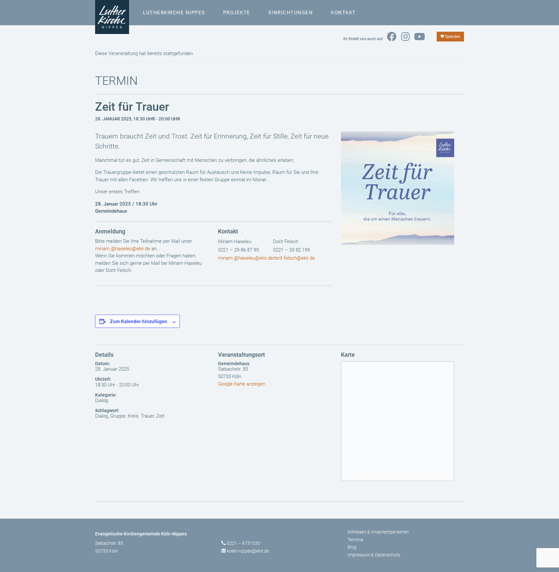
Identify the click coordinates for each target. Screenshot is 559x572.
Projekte (236, 13)
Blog (351, 547)
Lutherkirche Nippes (174, 13)
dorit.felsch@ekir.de (294, 258)
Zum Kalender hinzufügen (138, 321)
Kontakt (343, 13)
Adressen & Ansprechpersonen (378, 531)
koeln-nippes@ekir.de (248, 551)
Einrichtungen (291, 13)
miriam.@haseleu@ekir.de (122, 249)
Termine (355, 539)
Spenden (452, 36)
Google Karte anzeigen (241, 384)
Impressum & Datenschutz (373, 554)
